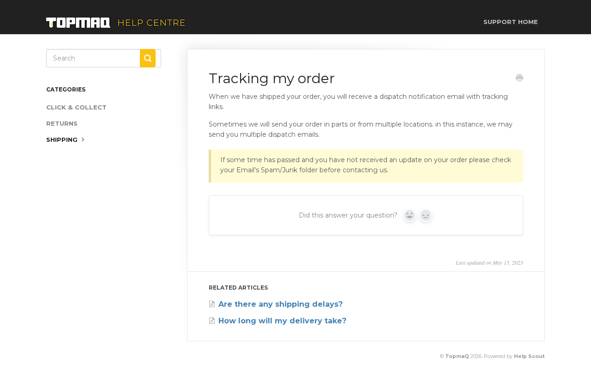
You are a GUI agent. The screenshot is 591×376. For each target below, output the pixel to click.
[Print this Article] (519, 79)
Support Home (510, 21)
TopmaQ (457, 356)
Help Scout (529, 356)
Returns (62, 123)
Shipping (62, 139)
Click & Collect (76, 107)
